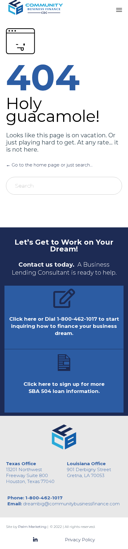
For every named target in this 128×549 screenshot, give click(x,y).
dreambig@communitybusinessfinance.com (71, 503)
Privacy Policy (80, 539)
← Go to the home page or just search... (49, 165)
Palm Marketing (32, 526)
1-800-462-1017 (44, 498)
